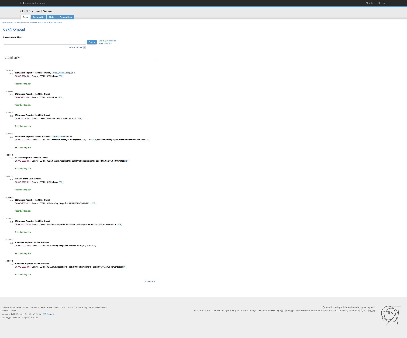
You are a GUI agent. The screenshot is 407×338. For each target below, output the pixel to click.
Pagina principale (7, 22)
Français (254, 310)
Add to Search (76, 47)
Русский (333, 310)
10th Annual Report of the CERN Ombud (32, 221)
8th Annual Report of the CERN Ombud (32, 263)
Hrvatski (263, 310)
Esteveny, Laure (58, 136)
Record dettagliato (23, 83)
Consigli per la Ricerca (107, 41)
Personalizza (66, 17)
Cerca (25, 17)
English (235, 310)
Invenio (13, 310)
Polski (314, 310)
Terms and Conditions (98, 307)
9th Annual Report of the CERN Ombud (32, 242)
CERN (33, 3)
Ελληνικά (226, 310)
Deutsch (217, 310)
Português (323, 310)
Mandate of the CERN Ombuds (28, 178)
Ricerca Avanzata (105, 43)
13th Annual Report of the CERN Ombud (32, 115)
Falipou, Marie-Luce (60, 72)
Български (199, 310)
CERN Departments (21, 22)
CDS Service (18, 314)
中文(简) (362, 310)
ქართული (290, 310)
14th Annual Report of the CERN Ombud (32, 94)
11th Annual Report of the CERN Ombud (32, 200)
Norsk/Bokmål (303, 310)
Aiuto (51, 17)
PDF (60, 76)
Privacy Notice (66, 307)
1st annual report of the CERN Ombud (31, 157)
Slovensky (343, 310)
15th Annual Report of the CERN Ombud (32, 72)
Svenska (353, 310)
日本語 (280, 310)
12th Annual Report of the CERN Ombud (32, 136)
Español (244, 310)
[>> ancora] (150, 281)
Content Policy (81, 307)
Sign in (369, 3)
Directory (382, 3)
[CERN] (391, 316)
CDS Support (48, 314)
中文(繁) (372, 310)
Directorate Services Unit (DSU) (40, 22)
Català (208, 310)
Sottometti (38, 17)
